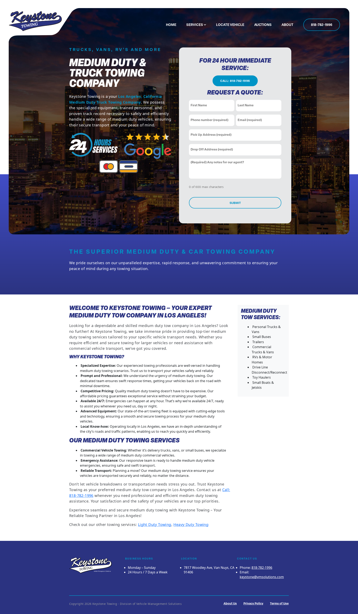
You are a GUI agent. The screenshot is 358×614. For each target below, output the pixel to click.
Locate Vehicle (230, 25)
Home (171, 25)
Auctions (263, 25)
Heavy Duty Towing (190, 524)
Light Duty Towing (154, 524)
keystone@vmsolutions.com (262, 577)
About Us (230, 603)
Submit (235, 203)
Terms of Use (279, 603)
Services (194, 25)
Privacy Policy (253, 603)
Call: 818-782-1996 (235, 81)
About (287, 25)
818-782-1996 (321, 25)
